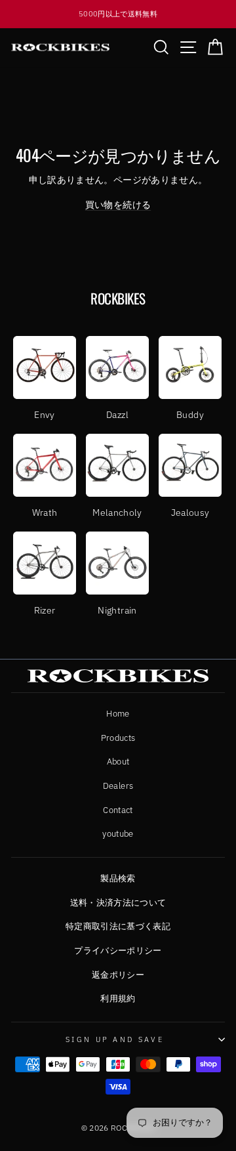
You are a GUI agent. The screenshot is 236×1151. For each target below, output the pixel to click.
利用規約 (117, 998)
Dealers (118, 785)
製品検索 (117, 878)
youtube (117, 833)
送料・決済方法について (118, 902)
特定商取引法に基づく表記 (118, 926)
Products (118, 737)
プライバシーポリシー (117, 950)
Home (117, 713)
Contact (117, 810)
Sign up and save (115, 1039)
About (118, 761)
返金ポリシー (118, 974)
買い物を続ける (118, 205)
